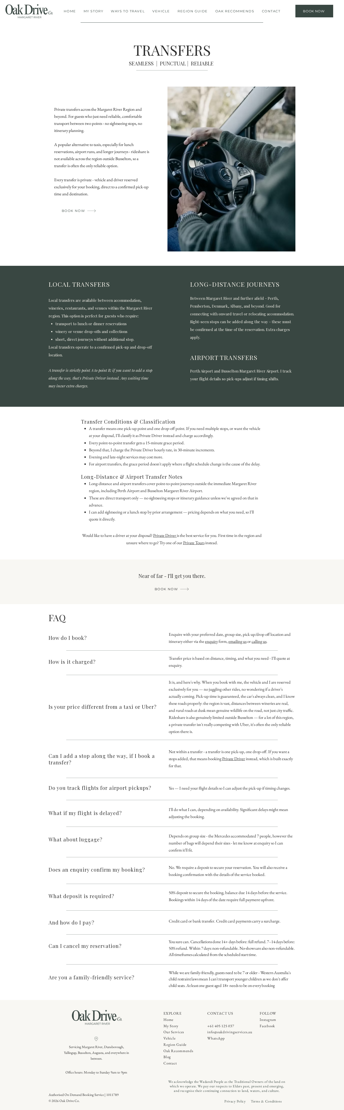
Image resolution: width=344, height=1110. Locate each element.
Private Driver (165, 535)
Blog (167, 1056)
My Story (171, 1025)
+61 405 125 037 (220, 1025)
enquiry (211, 641)
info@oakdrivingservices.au (229, 1031)
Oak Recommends (178, 1050)
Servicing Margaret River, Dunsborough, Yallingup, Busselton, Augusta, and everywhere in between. (96, 1053)
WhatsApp (216, 1038)
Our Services (173, 1031)
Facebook (267, 1025)
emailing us (237, 641)
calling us (259, 641)
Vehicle (169, 1038)
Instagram (268, 1019)
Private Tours (193, 542)
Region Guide (175, 1044)
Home (168, 1019)
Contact (170, 1063)
